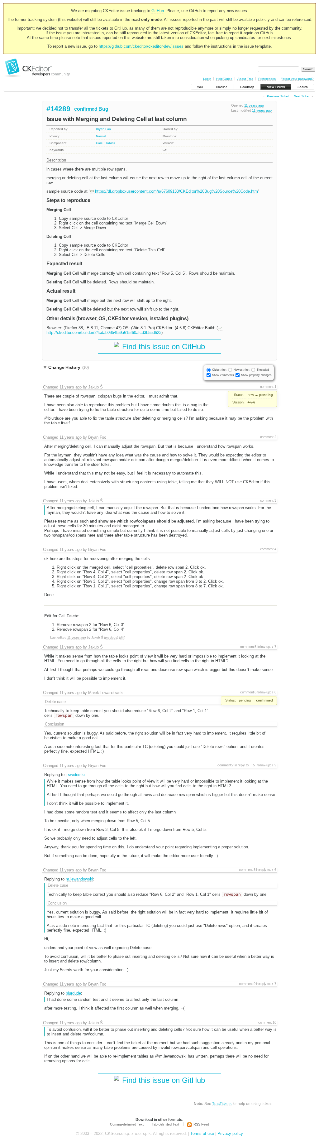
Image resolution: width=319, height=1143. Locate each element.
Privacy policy (230, 1133)
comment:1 (268, 386)
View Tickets (276, 87)
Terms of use (202, 1133)
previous (111, 637)
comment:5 (248, 647)
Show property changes (256, 375)
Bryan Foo (103, 129)
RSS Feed (201, 1124)
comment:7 (225, 765)
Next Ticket (302, 96)
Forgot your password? (297, 78)
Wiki (200, 87)
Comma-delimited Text (127, 1124)
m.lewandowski (79, 879)
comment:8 (247, 869)
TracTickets (221, 1104)
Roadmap (247, 87)
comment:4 (268, 549)
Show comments (223, 375)
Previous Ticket (278, 96)
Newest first (242, 369)
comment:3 (268, 500)
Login (207, 78)
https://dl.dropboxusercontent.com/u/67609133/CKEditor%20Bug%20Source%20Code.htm (176, 191)
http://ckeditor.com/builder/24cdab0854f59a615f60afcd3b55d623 (103, 332)
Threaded (263, 369)
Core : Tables (105, 143)
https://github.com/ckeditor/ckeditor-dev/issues (141, 46)
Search (303, 87)
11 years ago (254, 105)
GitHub (157, 10)
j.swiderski (75, 774)
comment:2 (268, 437)
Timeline (221, 87)
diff (122, 637)
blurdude (73, 993)
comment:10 (267, 1022)
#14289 (58, 109)
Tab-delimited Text (165, 1124)
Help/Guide (224, 78)
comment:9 (247, 984)
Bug (103, 109)
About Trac (245, 78)
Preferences (267, 78)
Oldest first (219, 369)
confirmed (85, 109)
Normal (101, 136)
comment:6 (248, 692)
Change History (68, 367)
